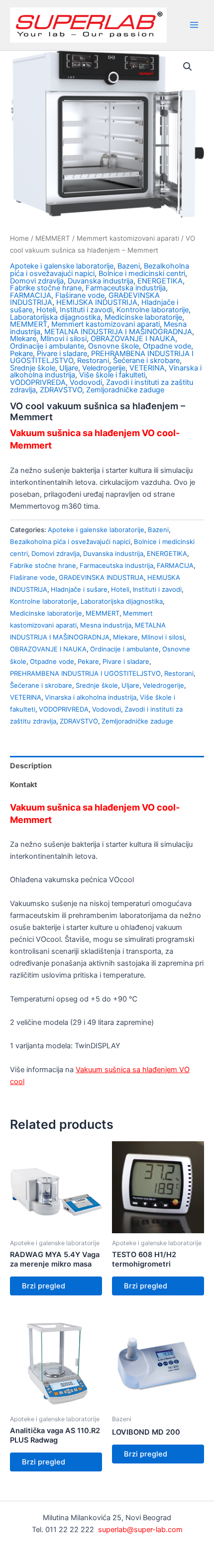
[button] (188, 67)
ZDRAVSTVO (61, 389)
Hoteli (46, 309)
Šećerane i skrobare (146, 360)
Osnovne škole (113, 346)
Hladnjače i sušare (79, 589)
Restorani (93, 360)
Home (19, 238)
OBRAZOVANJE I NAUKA (133, 338)
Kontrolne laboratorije (152, 309)
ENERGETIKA (160, 280)
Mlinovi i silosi (63, 338)
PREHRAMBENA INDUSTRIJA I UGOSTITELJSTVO (85, 673)
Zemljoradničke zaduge (125, 389)
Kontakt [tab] (23, 784)
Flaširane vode (80, 295)
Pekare (21, 353)
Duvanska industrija (100, 280)
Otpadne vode (167, 346)
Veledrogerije (103, 368)
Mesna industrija (105, 625)
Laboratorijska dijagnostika (55, 317)
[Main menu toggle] (194, 25)
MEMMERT (52, 238)
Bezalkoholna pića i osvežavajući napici (70, 542)
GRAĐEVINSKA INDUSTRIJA (101, 577)
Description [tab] (31, 765)
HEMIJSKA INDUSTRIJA (96, 302)
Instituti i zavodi (86, 309)
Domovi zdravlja (37, 280)
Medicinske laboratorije (143, 317)
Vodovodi (86, 382)
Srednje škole (32, 368)
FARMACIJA (30, 295)
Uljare (68, 368)
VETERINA (147, 368)
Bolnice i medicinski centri (142, 273)
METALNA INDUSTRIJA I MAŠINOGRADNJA (118, 331)
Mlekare (23, 338)
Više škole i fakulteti (112, 374)
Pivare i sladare (62, 353)
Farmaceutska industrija (126, 287)
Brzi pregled (43, 1285)
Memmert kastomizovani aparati (128, 238)
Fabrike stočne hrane (46, 287)
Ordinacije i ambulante (47, 346)
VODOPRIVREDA (38, 382)
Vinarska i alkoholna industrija (90, 697)
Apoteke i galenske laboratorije (61, 266)
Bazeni (128, 266)
